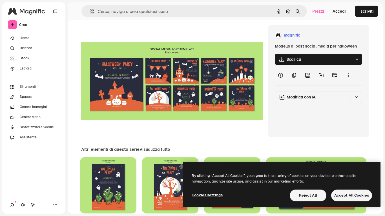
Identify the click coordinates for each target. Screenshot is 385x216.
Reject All (308, 195)
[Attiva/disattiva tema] (32, 204)
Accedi (339, 11)
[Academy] (22, 204)
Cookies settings (207, 195)
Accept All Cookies (351, 195)
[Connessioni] (12, 204)
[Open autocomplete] (89, 11)
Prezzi (318, 11)
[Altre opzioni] (348, 75)
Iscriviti (366, 11)
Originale (118, 35)
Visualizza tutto (155, 149)
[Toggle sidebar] (55, 11)
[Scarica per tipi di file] (356, 59)
